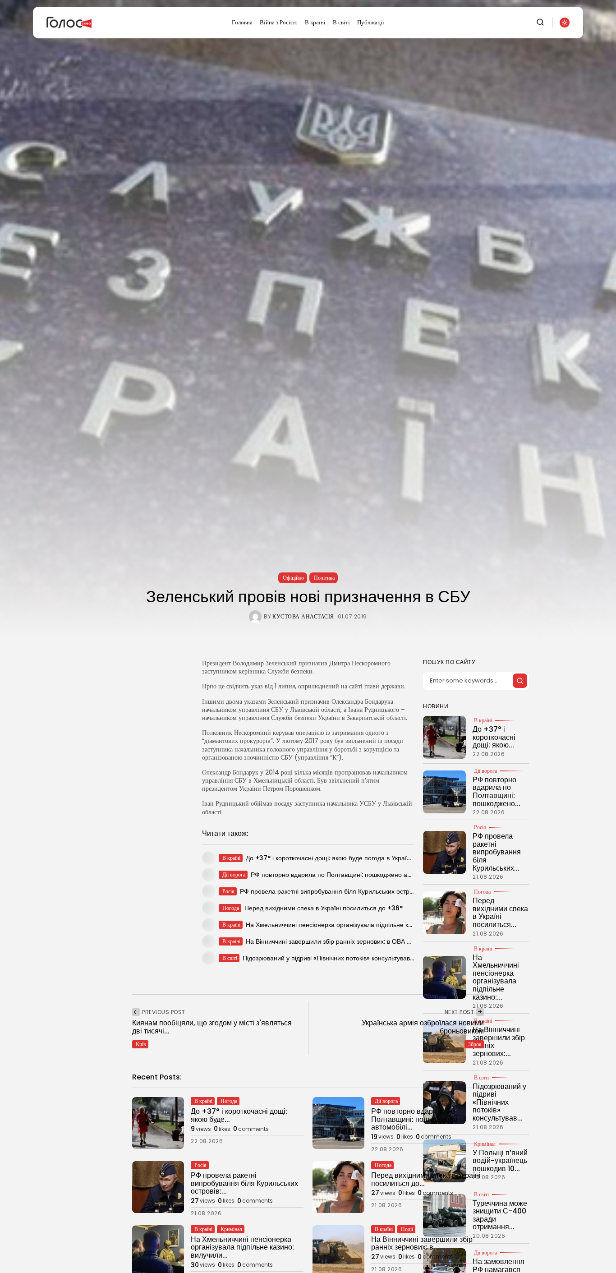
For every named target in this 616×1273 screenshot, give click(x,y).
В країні (315, 22)
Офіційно (293, 577)
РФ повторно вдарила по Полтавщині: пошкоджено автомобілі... (414, 1119)
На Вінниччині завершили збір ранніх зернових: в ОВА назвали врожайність (357, 941)
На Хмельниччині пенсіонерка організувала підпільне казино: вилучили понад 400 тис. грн (380, 924)
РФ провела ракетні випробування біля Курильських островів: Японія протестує (357, 891)
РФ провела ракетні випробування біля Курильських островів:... (244, 1183)
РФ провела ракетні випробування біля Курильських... (497, 852)
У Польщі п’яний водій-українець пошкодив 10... (500, 1161)
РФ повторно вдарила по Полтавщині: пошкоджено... (496, 792)
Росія (480, 827)
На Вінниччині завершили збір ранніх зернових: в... (422, 1243)
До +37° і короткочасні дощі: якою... (494, 737)
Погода (482, 892)
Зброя (475, 1044)
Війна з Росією (279, 22)
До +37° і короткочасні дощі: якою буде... (239, 1115)
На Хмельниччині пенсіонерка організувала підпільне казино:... (496, 977)
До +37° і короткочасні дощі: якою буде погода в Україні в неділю (342, 858)
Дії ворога (485, 771)
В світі (341, 22)
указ (258, 686)
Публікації (370, 22)
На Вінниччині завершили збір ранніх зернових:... (499, 1042)
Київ (141, 1044)
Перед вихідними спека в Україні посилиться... (500, 913)
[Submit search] (520, 680)
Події (407, 1229)
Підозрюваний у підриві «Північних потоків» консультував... (499, 1102)
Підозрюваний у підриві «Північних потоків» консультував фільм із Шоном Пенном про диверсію (384, 958)
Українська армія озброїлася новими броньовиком (423, 1027)
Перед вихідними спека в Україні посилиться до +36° (323, 908)
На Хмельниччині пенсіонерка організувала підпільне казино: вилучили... (242, 1247)
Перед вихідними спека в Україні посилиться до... (426, 1179)
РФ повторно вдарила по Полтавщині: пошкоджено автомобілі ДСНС (352, 874)
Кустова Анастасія (303, 616)
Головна (242, 22)
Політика (324, 577)
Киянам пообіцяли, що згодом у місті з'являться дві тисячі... (212, 1027)
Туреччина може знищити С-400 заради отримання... (500, 1215)
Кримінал (231, 1229)
